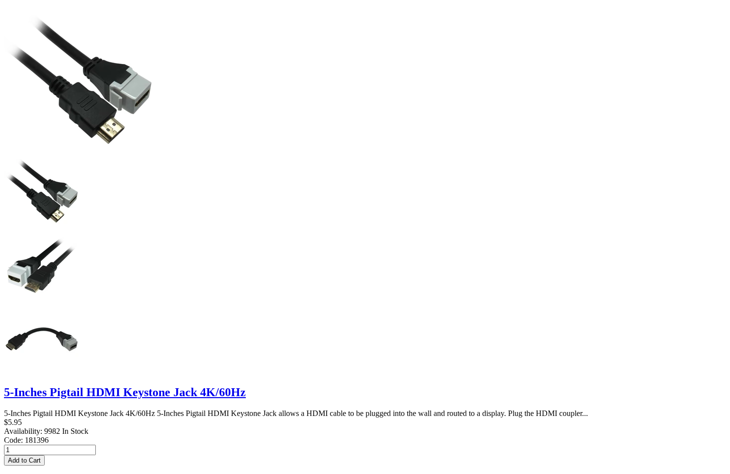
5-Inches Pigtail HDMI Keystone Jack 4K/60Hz (125, 392)
